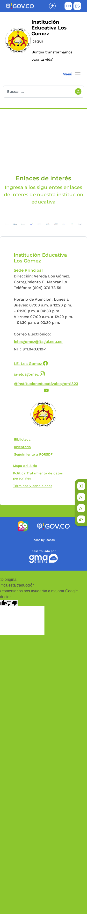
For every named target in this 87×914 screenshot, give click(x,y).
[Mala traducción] (12, 603)
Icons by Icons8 (44, 540)
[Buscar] (78, 91)
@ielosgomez (29, 373)
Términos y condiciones (32, 486)
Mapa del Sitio (25, 466)
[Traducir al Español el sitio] (77, 7)
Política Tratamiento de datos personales (40, 475)
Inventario (23, 447)
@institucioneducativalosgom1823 (46, 386)
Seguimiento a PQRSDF (34, 454)
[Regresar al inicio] (43, 414)
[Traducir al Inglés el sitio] (68, 7)
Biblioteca (23, 439)
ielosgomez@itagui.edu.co (38, 341)
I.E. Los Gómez (31, 363)
